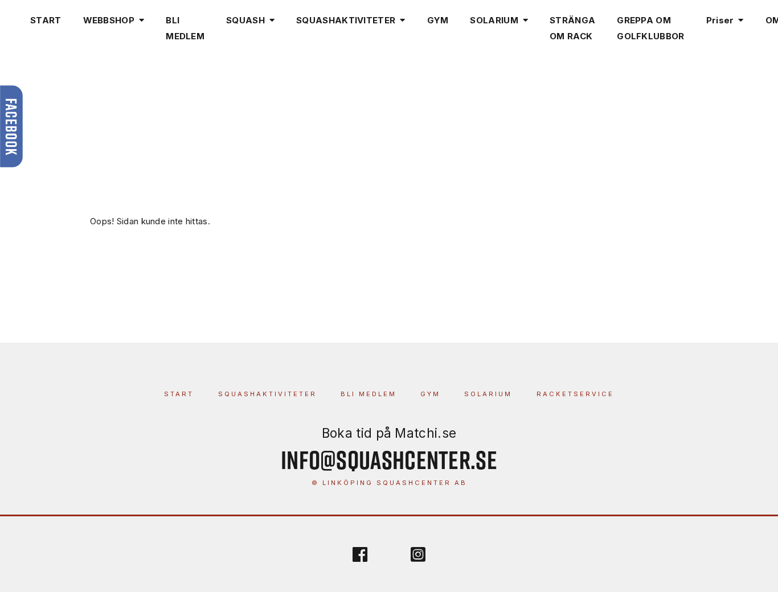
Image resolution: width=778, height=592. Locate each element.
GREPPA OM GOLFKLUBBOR (650, 28)
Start (179, 394)
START (46, 20)
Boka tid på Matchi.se (389, 433)
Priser (720, 20)
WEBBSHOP (108, 20)
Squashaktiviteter (267, 394)
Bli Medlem (368, 394)
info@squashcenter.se (389, 460)
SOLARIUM (494, 20)
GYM (438, 20)
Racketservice (575, 394)
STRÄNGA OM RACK (572, 28)
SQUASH (245, 20)
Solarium (488, 394)
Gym (430, 394)
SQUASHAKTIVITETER (345, 20)
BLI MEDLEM (185, 28)
